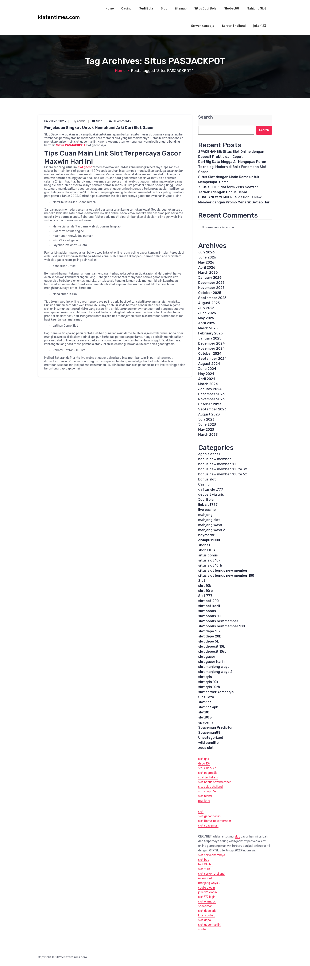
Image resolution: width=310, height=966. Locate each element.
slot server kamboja (211, 855)
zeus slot (206, 748)
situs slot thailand (210, 787)
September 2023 (212, 409)
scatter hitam (208, 777)
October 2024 (209, 354)
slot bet (203, 860)
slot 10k (204, 586)
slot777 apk (208, 707)
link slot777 (208, 505)
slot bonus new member (218, 621)
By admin (79, 121)
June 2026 (207, 257)
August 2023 (209, 414)
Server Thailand (234, 26)
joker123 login (207, 892)
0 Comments (121, 121)
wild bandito (208, 743)
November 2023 (211, 399)
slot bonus (207, 611)
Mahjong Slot (256, 8)
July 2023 (206, 419)
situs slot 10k (209, 560)
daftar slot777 (210, 489)
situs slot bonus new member (223, 570)
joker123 (259, 26)
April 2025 (206, 323)
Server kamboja (202, 26)
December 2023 (211, 394)
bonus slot (207, 479)
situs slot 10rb (210, 565)
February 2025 (210, 333)
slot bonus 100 (210, 616)
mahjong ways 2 (211, 530)
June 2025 (207, 313)
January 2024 (210, 389)
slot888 (205, 717)
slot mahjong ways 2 (215, 672)
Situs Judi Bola (205, 8)
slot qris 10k (208, 682)
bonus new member (214, 459)
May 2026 (206, 262)
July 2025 (206, 308)
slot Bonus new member (214, 821)
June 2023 (207, 424)
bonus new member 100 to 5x (222, 474)
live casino (207, 510)
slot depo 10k (209, 631)
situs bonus (208, 555)
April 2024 (206, 379)
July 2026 (206, 252)
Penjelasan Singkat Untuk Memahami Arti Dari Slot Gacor (99, 127)
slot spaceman (208, 825)
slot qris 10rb (209, 687)
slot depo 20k (209, 636)
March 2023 (208, 435)
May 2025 (206, 318)
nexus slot (205, 878)
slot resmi (205, 796)
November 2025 (211, 288)
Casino (126, 8)
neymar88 (207, 535)
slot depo (204, 920)
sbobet (204, 545)
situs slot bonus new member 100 (226, 576)
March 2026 (208, 273)
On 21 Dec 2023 (55, 121)
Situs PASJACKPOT (70, 145)
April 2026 (206, 267)
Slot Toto (206, 697)
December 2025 (211, 283)
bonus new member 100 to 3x (222, 469)
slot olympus (207, 901)
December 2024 (211, 343)
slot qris (205, 677)
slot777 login (207, 897)
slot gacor (85, 167)
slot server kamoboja (216, 692)
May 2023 (206, 430)
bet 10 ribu (205, 864)
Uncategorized (210, 738)
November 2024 (211, 348)
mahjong (205, 515)
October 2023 (209, 404)
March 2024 (208, 384)
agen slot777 (209, 454)
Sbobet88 (231, 8)
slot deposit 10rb (212, 651)
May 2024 (206, 374)
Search (205, 117)
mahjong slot (209, 520)
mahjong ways (210, 525)
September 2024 (212, 359)
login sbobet (206, 915)
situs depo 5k (207, 791)
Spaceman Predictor (215, 727)
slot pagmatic (207, 773)
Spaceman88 (209, 733)
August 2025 (209, 303)
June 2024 (207, 369)
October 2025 (209, 293)
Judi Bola (146, 8)
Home (109, 8)
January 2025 (209, 338)
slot (201, 811)
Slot (164, 8)
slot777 (204, 702)
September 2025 (212, 298)
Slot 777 (205, 596)
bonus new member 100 (217, 464)
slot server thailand (211, 873)
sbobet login (206, 887)
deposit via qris (211, 494)
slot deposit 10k (211, 646)
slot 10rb (205, 591)
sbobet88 (206, 550)
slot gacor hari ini (212, 662)
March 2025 (208, 328)
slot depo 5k (208, 641)
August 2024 (209, 364)
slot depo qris (207, 911)
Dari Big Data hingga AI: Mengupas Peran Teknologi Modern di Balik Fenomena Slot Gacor (232, 167)
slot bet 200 (208, 601)
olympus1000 (209, 540)
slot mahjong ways (213, 667)
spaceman (207, 722)
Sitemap (180, 8)
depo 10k (204, 763)
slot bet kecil (209, 606)
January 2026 (210, 278)
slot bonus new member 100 (221, 626)
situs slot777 (207, 768)
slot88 (203, 712)
